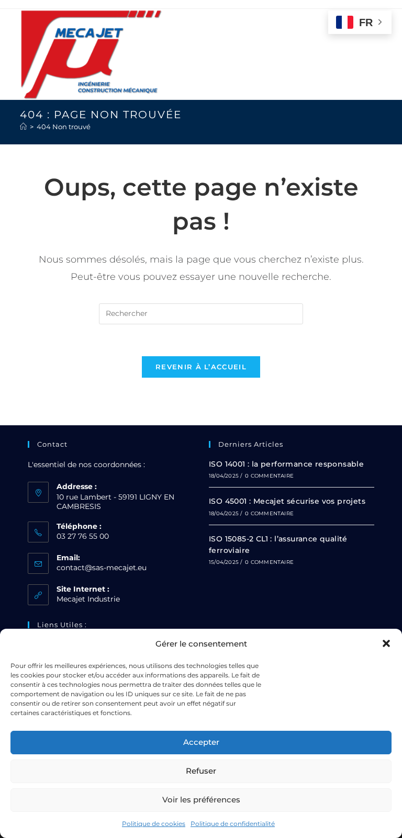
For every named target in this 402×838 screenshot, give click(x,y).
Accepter (201, 742)
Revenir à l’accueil (201, 367)
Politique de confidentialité (233, 824)
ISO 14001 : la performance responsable (286, 464)
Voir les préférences (201, 800)
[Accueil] (23, 126)
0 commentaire (269, 475)
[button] (386, 643)
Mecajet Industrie (88, 599)
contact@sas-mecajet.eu (102, 567)
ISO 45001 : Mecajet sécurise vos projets (287, 501)
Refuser (201, 771)
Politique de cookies (153, 824)
